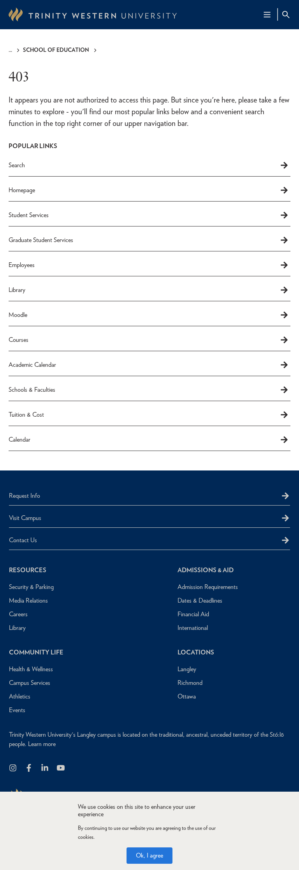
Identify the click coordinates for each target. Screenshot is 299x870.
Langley (187, 669)
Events (17, 710)
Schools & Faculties (32, 389)
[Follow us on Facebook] (29, 768)
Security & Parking (31, 587)
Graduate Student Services (41, 240)
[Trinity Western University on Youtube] (61, 768)
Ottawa (187, 696)
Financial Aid (193, 614)
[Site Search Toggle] (285, 14)
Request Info (24, 495)
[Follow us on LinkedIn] (45, 768)
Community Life (36, 652)
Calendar (19, 439)
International (193, 627)
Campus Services (29, 682)
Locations (196, 652)
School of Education (56, 50)
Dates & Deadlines (200, 600)
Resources (27, 570)
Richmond (190, 682)
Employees (22, 265)
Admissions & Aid (206, 570)
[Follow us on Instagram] (13, 768)
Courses (18, 339)
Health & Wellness (31, 669)
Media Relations (28, 600)
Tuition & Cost (26, 414)
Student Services (29, 215)
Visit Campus (25, 518)
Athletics (19, 696)
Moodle (18, 314)
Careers (18, 614)
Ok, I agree (149, 855)
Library (17, 290)
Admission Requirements (208, 587)
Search (17, 165)
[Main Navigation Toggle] (267, 14)
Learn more (42, 744)
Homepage (22, 190)
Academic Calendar (32, 364)
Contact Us (23, 540)
